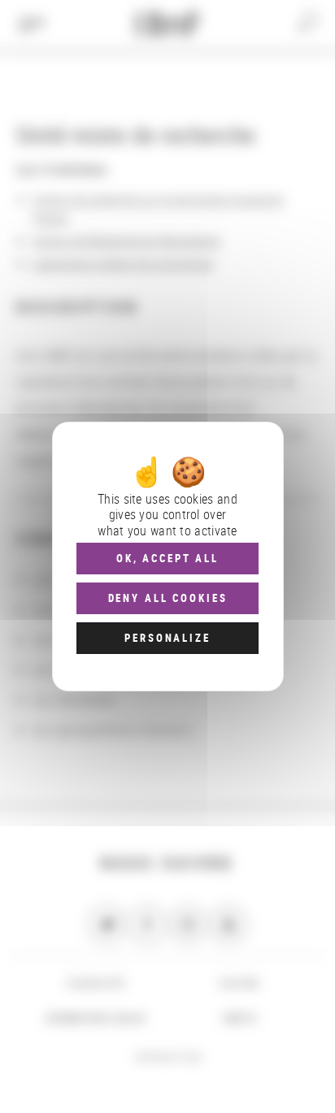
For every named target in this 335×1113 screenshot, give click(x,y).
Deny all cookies (168, 598)
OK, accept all (167, 558)
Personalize (167, 637)
